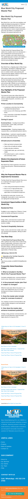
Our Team (4, 466)
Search (25, 360)
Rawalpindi (11, 27)
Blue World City (5, 67)
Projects (3, 444)
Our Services (5, 461)
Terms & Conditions (6, 497)
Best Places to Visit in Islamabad (8, 346)
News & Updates (6, 446)
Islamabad (4, 27)
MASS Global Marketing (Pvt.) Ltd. (14, 488)
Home (3, 442)
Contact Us (4, 448)
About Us (4, 459)
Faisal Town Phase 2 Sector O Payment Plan (11, 355)
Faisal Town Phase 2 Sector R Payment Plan (11, 352)
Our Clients (4, 463)
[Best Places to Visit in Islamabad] (14, 337)
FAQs (2, 468)
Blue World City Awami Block (14, 403)
